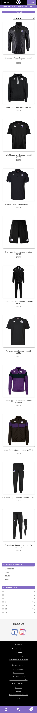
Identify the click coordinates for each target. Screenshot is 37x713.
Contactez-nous (18, 673)
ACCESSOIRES (9, 569)
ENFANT (7, 572)
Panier (28, 707)
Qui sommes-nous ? (18, 669)
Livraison (18, 691)
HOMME (7, 579)
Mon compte (6, 709)
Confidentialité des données (18, 695)
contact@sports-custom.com (18, 660)
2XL (6, 605)
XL (5, 602)
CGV (18, 698)
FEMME (7, 576)
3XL (6, 609)
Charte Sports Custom (18, 676)
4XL (6, 612)
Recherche (18, 709)
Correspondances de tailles (19, 680)
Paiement (18, 688)
